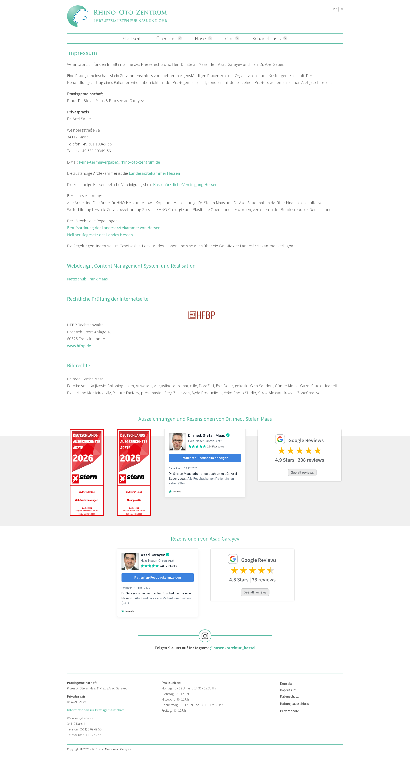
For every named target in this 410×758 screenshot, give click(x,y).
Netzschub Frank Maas (87, 279)
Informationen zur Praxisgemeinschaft (95, 710)
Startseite (133, 38)
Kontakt (286, 683)
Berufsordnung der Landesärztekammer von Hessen (113, 227)
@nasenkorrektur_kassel (232, 647)
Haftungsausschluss (294, 703)
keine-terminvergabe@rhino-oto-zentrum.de (119, 162)
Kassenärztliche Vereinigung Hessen (185, 184)
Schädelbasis (266, 38)
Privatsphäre (289, 711)
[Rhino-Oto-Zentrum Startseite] (117, 16)
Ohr (229, 38)
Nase (200, 38)
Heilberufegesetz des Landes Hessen (100, 234)
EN (341, 9)
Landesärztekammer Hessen (154, 173)
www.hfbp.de (79, 345)
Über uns (166, 38)
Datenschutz (289, 696)
